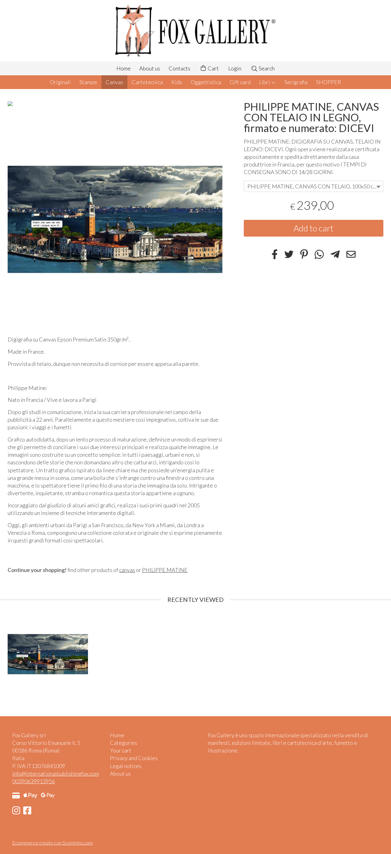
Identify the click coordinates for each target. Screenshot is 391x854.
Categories (123, 742)
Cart (213, 68)
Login (234, 68)
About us (149, 68)
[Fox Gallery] (195, 31)
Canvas (114, 82)
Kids (176, 82)
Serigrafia (296, 82)
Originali (60, 82)
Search (266, 68)
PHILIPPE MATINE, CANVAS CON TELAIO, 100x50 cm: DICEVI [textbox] (315, 186)
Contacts (179, 68)
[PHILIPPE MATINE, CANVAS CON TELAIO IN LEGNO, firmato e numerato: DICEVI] (115, 219)
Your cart (120, 750)
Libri (265, 82)
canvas (127, 569)
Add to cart (314, 228)
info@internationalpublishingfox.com (55, 773)
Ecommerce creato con (52, 842)
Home (123, 68)
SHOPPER (328, 82)
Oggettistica (206, 82)
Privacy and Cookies (134, 758)
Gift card (240, 82)
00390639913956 (33, 781)
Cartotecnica (147, 82)
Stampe (88, 82)
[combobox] (313, 186)
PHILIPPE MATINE (165, 569)
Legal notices (125, 766)
